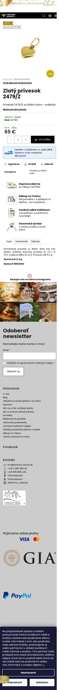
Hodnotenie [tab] (21, 241)
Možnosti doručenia (14, 109)
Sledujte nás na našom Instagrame (30, 279)
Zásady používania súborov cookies (21, 429)
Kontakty (7, 415)
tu (43, 665)
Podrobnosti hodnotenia (17, 83)
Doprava (7, 404)
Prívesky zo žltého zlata (38, 172)
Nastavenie (28, 672)
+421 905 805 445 (17, 471)
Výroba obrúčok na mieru (16, 436)
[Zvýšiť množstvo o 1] (25, 139)
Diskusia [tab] (35, 241)
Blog (5, 397)
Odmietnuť (15, 682)
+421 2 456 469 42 (17, 468)
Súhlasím (42, 682)
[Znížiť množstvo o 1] (11, 139)
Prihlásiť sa (13, 371)
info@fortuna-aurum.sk (20, 464)
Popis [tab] (9, 241)
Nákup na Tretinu (12, 433)
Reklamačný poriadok (14, 418)
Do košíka (44, 139)
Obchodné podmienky (15, 422)
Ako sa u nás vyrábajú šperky (18, 408)
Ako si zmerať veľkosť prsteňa (18, 411)
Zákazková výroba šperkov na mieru (22, 400)
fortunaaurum (15, 475)
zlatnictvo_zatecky (18, 482)
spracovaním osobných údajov (36, 362)
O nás (6, 393)
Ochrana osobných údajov (17, 426)
